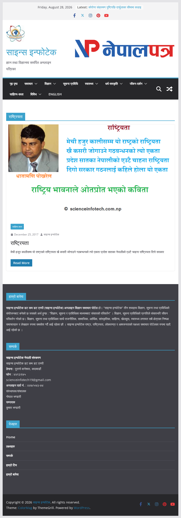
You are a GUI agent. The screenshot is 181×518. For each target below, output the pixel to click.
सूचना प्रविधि (70, 83)
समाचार (29, 83)
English (55, 94)
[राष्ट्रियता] (90, 171)
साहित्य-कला (16, 94)
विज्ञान (48, 83)
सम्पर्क (9, 455)
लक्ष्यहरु (10, 446)
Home (10, 437)
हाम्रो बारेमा (12, 474)
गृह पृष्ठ (13, 83)
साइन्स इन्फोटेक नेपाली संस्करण (24, 357)
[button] (35, 84)
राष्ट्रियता (20, 242)
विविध (33, 94)
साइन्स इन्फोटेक (31, 52)
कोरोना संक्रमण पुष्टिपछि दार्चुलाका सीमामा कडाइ (115, 7)
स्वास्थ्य (89, 83)
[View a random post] (169, 89)
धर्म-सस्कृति (111, 83)
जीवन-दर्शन (136, 83)
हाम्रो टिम (11, 465)
